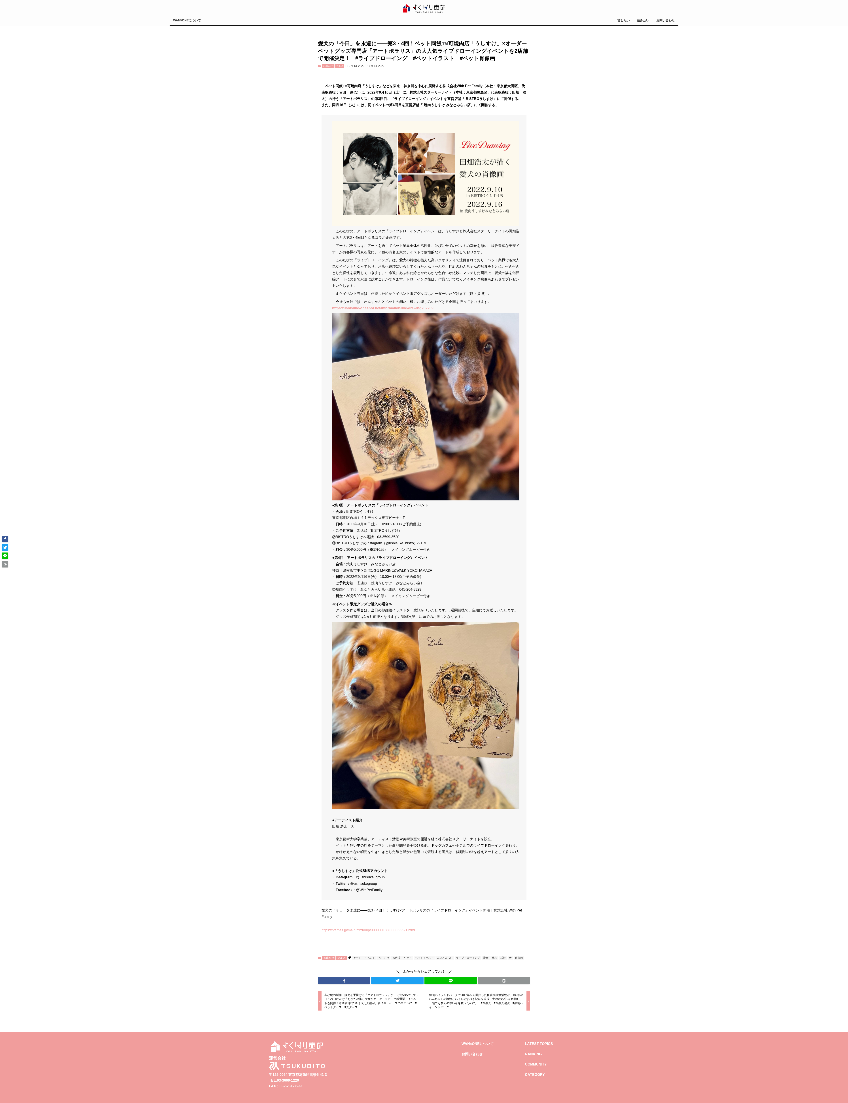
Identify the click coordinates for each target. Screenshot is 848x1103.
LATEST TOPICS (539, 1044)
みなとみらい (445, 957)
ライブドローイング (468, 957)
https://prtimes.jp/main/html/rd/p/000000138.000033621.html (368, 930)
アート (357, 957)
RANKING (533, 1054)
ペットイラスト (424, 957)
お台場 (396, 957)
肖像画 (519, 957)
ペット (408, 957)
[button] (344, 980)
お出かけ (328, 66)
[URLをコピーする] (504, 980)
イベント (370, 957)
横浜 (503, 957)
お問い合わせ (472, 1054)
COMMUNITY (536, 1064)
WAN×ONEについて (478, 1044)
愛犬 (485, 957)
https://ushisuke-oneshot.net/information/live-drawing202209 (382, 308)
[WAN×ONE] (424, 8)
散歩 (494, 957)
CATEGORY (535, 1075)
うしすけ (384, 957)
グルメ (339, 66)
